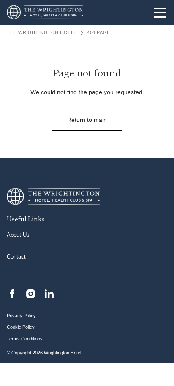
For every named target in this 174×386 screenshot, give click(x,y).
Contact (16, 257)
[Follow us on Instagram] (30, 293)
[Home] (45, 12)
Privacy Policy (21, 315)
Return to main (87, 119)
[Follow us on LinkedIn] (49, 293)
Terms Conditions (25, 338)
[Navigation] (160, 12)
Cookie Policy (21, 326)
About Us (18, 235)
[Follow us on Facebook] (12, 293)
